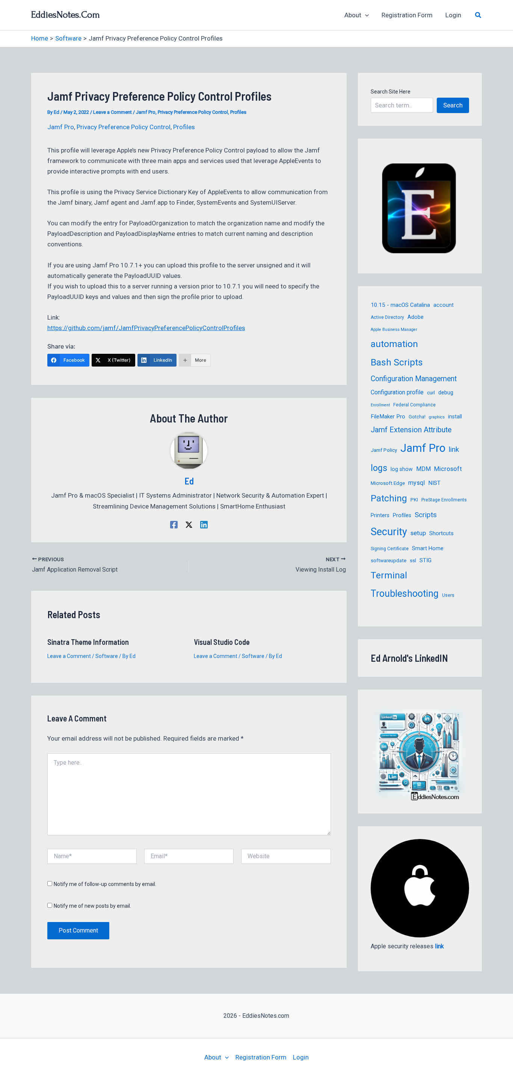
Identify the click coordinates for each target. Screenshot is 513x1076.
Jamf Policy (384, 450)
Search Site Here (390, 92)
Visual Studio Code (222, 641)
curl (431, 392)
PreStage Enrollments (444, 500)
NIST (434, 483)
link (454, 449)
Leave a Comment (112, 112)
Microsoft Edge (388, 483)
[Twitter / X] (189, 525)
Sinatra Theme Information (88, 641)
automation (394, 343)
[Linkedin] (204, 525)
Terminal (389, 575)
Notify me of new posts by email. (92, 906)
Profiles (238, 112)
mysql (416, 482)
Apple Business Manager (394, 329)
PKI (414, 500)
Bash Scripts (397, 362)
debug (445, 392)
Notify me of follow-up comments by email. (105, 884)
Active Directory (387, 317)
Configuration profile (397, 392)
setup (418, 533)
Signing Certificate (390, 548)
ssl (413, 560)
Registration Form (407, 15)
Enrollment (380, 405)
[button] (365, 15)
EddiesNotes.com (65, 14)
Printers (380, 515)
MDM (423, 468)
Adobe (415, 317)
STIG (425, 560)
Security (389, 532)
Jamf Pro (145, 112)
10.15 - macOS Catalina (400, 305)
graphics (437, 417)
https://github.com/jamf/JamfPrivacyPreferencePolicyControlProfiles (146, 328)
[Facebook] (174, 525)
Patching (389, 498)
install (455, 416)
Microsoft (448, 468)
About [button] (352, 15)
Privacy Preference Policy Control (193, 112)
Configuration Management (414, 378)
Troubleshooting (405, 593)
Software (106, 656)
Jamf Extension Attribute (411, 430)
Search (453, 105)
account (443, 305)
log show (402, 469)
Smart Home (428, 548)
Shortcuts (441, 533)
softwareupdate (388, 560)
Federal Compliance (414, 404)
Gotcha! (417, 417)
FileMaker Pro (388, 416)
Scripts (426, 514)
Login (453, 15)
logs (379, 468)
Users (448, 595)
